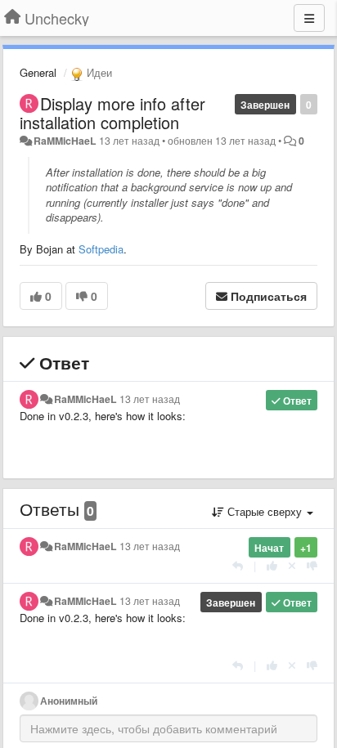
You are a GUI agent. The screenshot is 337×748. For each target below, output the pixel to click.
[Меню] (309, 18)
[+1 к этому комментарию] (272, 565)
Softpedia (101, 249)
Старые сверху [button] (264, 511)
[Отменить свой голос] (292, 565)
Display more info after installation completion (112, 113)
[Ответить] (237, 565)
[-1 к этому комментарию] (312, 565)
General (38, 72)
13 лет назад (149, 399)
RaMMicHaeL (65, 140)
